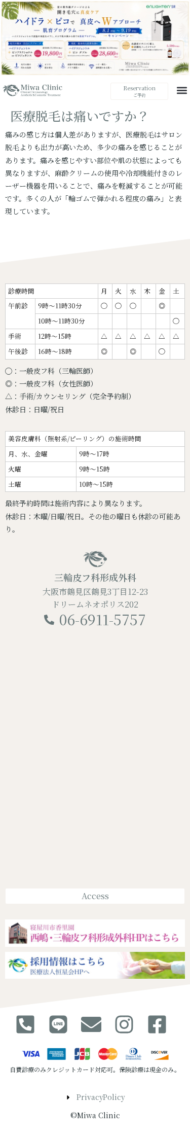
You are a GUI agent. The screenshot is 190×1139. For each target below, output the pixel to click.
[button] (181, 90)
